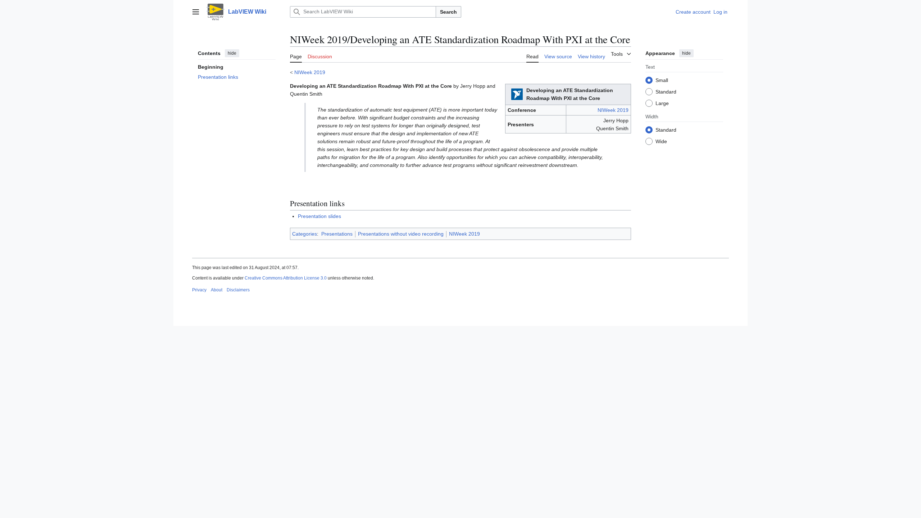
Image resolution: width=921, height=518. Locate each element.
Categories (304, 234)
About (216, 289)
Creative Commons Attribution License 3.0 (286, 278)
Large (662, 103)
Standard (665, 92)
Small (661, 80)
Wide (661, 141)
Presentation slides (319, 216)
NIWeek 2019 (309, 72)
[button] (195, 12)
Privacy (199, 289)
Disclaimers (238, 289)
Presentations (337, 234)
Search (448, 12)
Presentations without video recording (401, 234)
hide (232, 53)
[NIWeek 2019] (517, 94)
